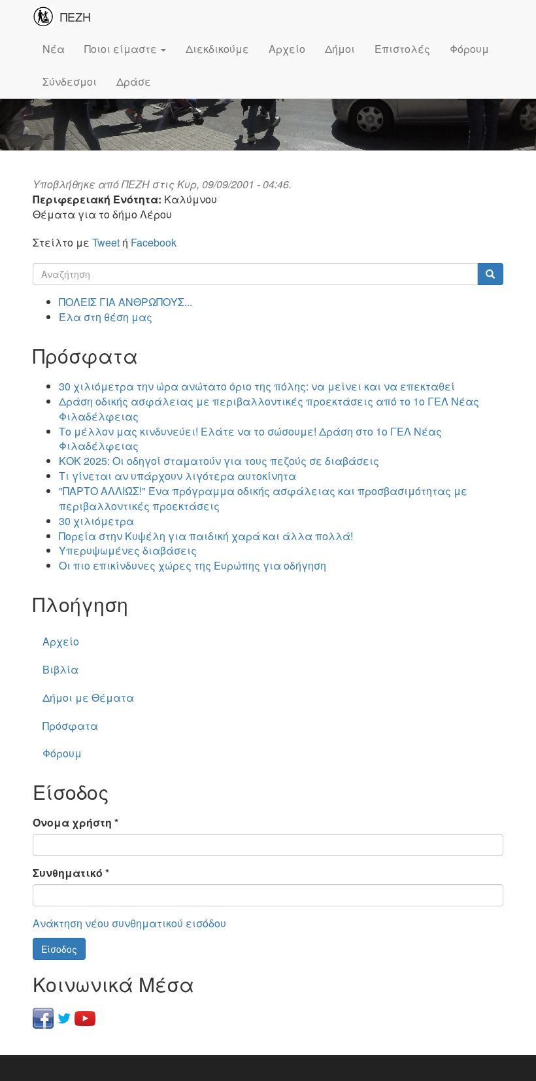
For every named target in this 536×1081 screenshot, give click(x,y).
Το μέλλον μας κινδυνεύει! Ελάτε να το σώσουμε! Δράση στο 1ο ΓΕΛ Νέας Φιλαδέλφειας (250, 439)
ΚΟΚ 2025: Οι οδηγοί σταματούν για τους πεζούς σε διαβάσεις (219, 460)
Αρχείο (287, 48)
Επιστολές (402, 48)
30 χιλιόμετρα (96, 520)
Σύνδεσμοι (69, 81)
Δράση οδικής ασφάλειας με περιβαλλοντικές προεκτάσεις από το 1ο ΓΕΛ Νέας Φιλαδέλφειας (269, 409)
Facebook (153, 242)
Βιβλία (60, 669)
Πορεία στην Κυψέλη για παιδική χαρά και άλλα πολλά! (206, 535)
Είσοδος (59, 948)
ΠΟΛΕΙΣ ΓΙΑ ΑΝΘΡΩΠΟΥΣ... (125, 301)
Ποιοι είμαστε (121, 48)
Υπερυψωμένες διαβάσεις (128, 550)
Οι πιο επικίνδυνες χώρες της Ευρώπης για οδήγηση (192, 565)
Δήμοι (340, 48)
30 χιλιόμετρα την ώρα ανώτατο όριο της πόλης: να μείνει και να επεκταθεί (257, 386)
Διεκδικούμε (217, 48)
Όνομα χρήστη (75, 822)
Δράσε (133, 81)
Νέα (53, 48)
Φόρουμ (469, 48)
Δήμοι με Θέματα (88, 697)
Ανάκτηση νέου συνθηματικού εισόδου (129, 923)
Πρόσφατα (70, 725)
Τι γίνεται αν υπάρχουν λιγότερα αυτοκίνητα (177, 475)
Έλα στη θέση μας (105, 316)
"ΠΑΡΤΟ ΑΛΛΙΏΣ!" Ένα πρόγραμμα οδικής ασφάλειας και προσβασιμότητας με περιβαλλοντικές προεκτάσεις (263, 498)
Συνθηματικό (71, 873)
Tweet (106, 242)
